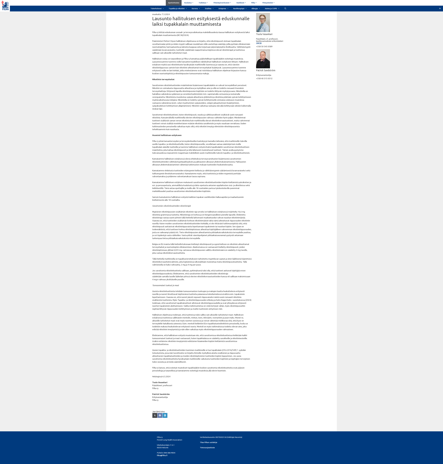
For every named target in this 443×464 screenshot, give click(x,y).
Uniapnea (222, 8)
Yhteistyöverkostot (221, 3)
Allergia (254, 8)
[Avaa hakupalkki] (285, 8)
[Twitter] (261, 437)
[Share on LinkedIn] (165, 415)
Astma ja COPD (271, 8)
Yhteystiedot (267, 3)
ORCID (259, 43)
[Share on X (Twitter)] (154, 415)
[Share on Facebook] (159, 415)
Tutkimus (202, 3)
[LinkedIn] (264, 437)
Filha (253, 3)
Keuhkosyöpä (238, 8)
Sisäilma (208, 8)
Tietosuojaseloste (207, 448)
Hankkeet (240, 3)
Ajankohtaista (173, 3)
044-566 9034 (169, 453)
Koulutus (188, 3)
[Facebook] (257, 437)
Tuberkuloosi (156, 8)
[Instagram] (272, 437)
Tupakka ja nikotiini (177, 8)
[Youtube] (268, 437)
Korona (195, 8)
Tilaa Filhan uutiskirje (208, 442)
